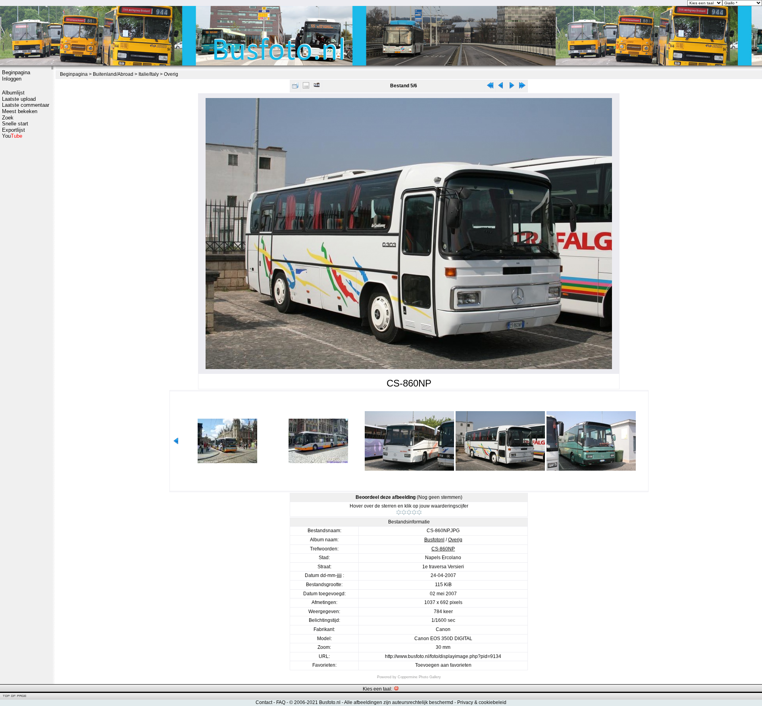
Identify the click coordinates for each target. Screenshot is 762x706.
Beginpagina (16, 72)
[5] (419, 512)
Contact (264, 702)
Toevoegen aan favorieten (443, 665)
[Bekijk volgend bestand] (511, 87)
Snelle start (15, 124)
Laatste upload (19, 99)
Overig (171, 74)
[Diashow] (317, 87)
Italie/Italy (149, 74)
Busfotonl (434, 539)
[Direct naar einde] (522, 87)
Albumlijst (13, 93)
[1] (398, 512)
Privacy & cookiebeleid (481, 702)
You (12, 136)
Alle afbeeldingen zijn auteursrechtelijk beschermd (398, 702)
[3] (409, 512)
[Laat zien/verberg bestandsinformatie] (306, 87)
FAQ (280, 702)
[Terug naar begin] (490, 87)
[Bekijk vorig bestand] (501, 87)
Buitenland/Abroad (113, 74)
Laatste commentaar (25, 105)
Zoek (7, 118)
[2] (403, 512)
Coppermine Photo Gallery (419, 677)
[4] (414, 512)
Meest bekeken (19, 111)
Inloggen (11, 79)
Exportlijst (13, 130)
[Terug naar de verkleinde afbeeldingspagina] (295, 87)
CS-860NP (443, 549)
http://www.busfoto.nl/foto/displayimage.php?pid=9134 (443, 656)
